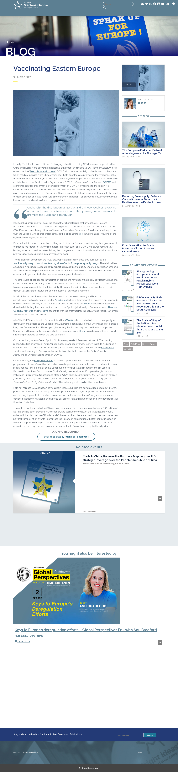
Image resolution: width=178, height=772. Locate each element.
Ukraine (112, 307)
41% (81, 233)
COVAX (106, 182)
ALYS (140, 753)
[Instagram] (150, 4)
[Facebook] (154, 4)
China (81, 331)
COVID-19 (135, 344)
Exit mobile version (89, 768)
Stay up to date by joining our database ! (66, 436)
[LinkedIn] (158, 4)
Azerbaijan (61, 300)
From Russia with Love (42, 171)
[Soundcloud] (167, 4)
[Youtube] (163, 4)
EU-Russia (128, 349)
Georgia (18, 310)
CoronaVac (107, 347)
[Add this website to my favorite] (173, 4)
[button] (160, 498)
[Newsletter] (142, 4)
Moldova (43, 310)
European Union (43, 360)
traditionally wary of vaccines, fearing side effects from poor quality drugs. (56, 263)
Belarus (88, 303)
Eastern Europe (149, 344)
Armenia (28, 310)
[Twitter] (146, 4)
